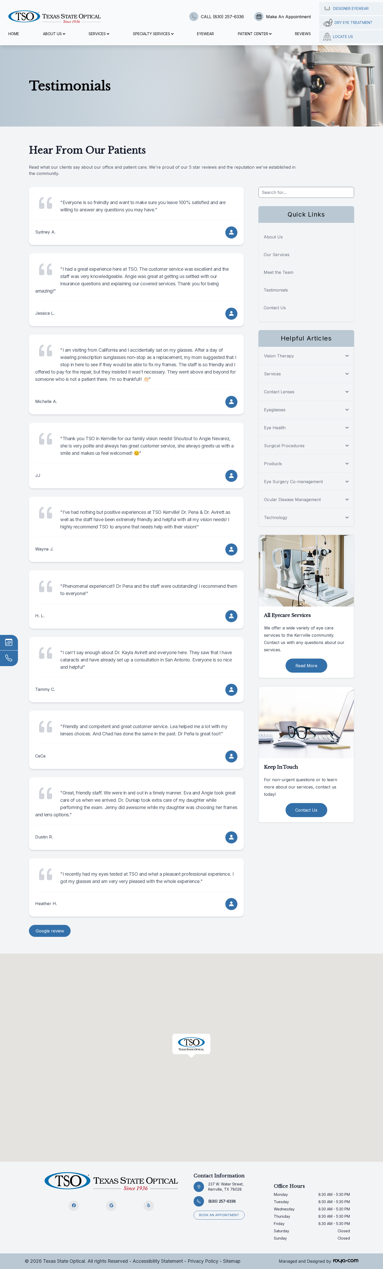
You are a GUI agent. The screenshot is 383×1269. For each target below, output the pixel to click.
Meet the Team (278, 272)
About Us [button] (52, 33)
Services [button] (97, 33)
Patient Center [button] (253, 33)
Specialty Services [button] (151, 33)
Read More (306, 665)
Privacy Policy (203, 1261)
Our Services (276, 254)
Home (13, 33)
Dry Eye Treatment (354, 22)
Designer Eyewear (351, 8)
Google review (50, 930)
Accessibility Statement (158, 1261)
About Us (273, 236)
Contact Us (275, 307)
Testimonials (276, 290)
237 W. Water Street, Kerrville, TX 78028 (226, 1186)
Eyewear (205, 33)
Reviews (303, 33)
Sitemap (231, 1261)
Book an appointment (219, 1215)
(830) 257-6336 (222, 1201)
